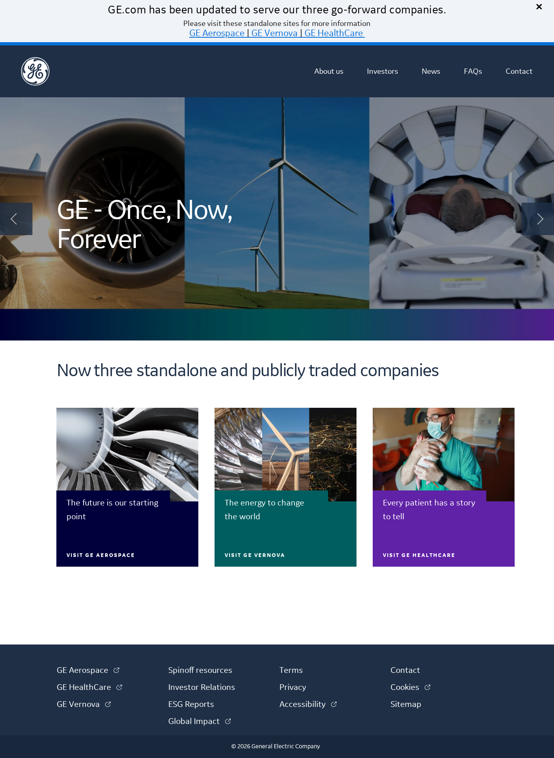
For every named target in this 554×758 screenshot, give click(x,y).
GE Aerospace (217, 33)
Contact (519, 71)
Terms (291, 670)
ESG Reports (191, 704)
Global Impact (199, 721)
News (431, 71)
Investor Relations (201, 687)
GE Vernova (274, 33)
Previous (16, 219)
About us (329, 71)
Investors (382, 71)
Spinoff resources (200, 670)
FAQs (473, 71)
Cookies (410, 687)
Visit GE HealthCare (419, 555)
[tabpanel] (277, 218)
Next (538, 219)
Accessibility (308, 704)
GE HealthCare (334, 33)
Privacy (292, 687)
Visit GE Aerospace (101, 555)
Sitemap (406, 704)
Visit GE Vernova (255, 555)
